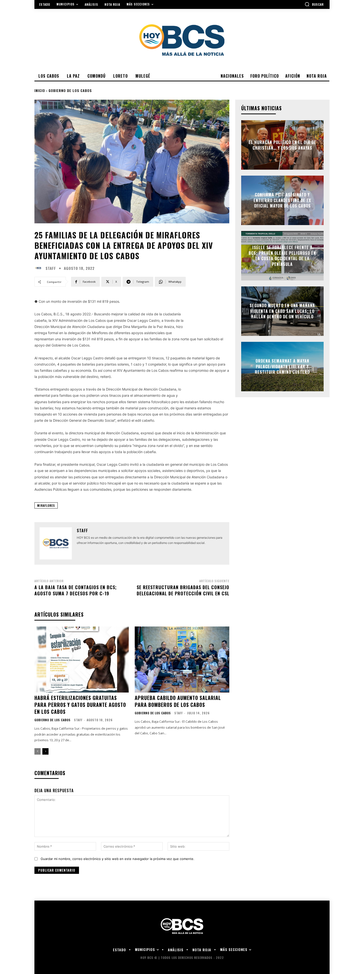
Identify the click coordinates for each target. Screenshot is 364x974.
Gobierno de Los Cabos (70, 90)
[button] (314, 4)
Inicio (39, 90)
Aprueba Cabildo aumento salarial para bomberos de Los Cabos (178, 701)
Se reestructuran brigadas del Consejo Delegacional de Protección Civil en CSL (183, 590)
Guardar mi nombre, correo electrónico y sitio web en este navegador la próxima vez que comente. (117, 859)
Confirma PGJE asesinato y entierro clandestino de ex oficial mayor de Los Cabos (282, 200)
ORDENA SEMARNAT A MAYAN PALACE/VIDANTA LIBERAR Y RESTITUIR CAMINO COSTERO (282, 366)
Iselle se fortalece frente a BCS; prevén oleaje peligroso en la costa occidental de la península (282, 256)
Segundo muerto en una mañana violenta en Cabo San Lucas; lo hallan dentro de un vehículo (282, 311)
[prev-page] (37, 751)
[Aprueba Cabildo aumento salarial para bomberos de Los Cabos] (182, 659)
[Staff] (39, 268)
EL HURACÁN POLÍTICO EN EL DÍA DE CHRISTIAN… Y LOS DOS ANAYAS (282, 145)
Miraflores (46, 505)
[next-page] (45, 751)
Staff (51, 268)
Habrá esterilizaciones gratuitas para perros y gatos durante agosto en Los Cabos (80, 704)
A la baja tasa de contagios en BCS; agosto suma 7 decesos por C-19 (75, 590)
